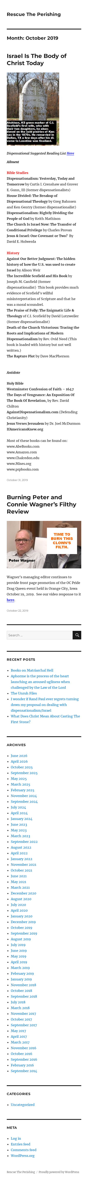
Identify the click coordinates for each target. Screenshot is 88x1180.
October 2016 (21, 1054)
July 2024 (18, 807)
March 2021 (20, 887)
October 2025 (22, 767)
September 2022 (24, 842)
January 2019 (21, 979)
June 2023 (19, 824)
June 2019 (19, 951)
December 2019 (23, 922)
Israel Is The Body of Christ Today (37, 59)
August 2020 (21, 899)
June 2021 (19, 876)
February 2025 (22, 790)
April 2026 (19, 761)
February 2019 (22, 973)
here (10, 600)
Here (70, 153)
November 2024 (24, 796)
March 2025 (20, 784)
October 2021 (21, 870)
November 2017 (23, 1014)
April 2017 (19, 1036)
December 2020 (23, 893)
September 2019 (24, 933)
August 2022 (21, 847)
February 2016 (22, 1065)
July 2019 (18, 945)
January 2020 (21, 916)
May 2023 (19, 830)
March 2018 (20, 1008)
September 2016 (24, 1059)
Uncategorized (23, 1105)
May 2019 (18, 956)
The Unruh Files (24, 693)
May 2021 (18, 882)
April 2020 (19, 910)
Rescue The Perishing (34, 14)
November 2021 (23, 865)
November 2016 (23, 1048)
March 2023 (20, 836)
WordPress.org (23, 1156)
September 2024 (24, 801)
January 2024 (21, 819)
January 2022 (21, 859)
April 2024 (19, 813)
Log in (16, 1138)
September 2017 (24, 1025)
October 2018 (21, 991)
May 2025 (19, 779)
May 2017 (18, 1031)
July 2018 (18, 1002)
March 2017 (20, 1042)
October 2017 (21, 1019)
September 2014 (24, 1071)
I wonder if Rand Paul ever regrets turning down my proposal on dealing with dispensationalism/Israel (45, 705)
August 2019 (21, 939)
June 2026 (19, 756)
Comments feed (23, 1150)
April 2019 (19, 962)
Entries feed (20, 1144)
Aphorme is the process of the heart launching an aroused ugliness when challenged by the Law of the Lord (40, 682)
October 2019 (21, 928)
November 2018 (23, 985)
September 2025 (24, 773)
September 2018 (24, 996)
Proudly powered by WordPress (59, 1172)
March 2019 (20, 968)
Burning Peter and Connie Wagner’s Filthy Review (41, 504)
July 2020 (18, 905)
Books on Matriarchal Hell (32, 670)
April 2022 (19, 853)
